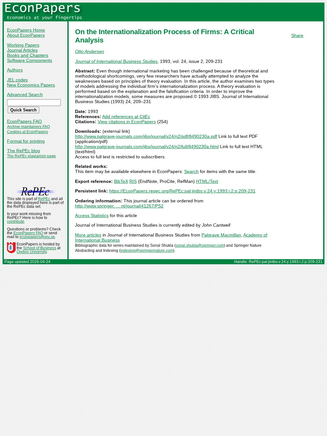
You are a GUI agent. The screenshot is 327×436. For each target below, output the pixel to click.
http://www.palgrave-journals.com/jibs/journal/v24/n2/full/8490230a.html (147, 146)
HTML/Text (207, 181)
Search (191, 171)
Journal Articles (22, 50)
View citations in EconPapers (127, 121)
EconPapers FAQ (24, 121)
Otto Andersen (89, 51)
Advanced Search (25, 94)
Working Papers (23, 45)
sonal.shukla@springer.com (200, 245)
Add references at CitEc (126, 116)
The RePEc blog (23, 150)
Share (297, 35)
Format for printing (26, 141)
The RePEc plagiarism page (31, 156)
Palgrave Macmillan (221, 234)
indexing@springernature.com (146, 250)
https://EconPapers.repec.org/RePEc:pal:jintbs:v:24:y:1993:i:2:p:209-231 (182, 190)
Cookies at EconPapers (27, 132)
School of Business (39, 248)
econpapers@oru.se (37, 237)
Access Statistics (92, 215)
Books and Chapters (27, 55)
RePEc (44, 199)
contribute (15, 221)
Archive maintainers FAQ (28, 127)
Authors (15, 69)
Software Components (29, 60)
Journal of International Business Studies (116, 61)
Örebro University (32, 252)
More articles (88, 234)
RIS (133, 181)
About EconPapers (26, 35)
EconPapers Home (26, 30)
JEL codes (17, 79)
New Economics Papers (31, 84)
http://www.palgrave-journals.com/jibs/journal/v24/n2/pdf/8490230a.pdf (146, 136)
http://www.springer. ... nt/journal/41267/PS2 (119, 205)
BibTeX (121, 181)
